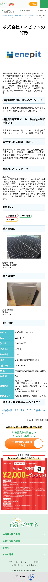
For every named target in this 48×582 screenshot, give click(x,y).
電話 (34, 4)
